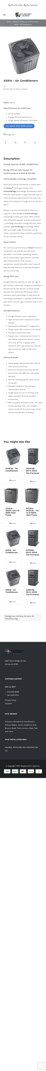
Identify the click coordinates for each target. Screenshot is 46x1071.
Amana (19, 616)
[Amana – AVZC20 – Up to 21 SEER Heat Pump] (33, 496)
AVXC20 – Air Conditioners (11, 469)
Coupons (8, 703)
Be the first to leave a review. (16, 89)
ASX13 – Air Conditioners (11, 551)
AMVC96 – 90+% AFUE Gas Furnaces (32, 470)
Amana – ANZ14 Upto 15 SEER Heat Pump (12, 511)
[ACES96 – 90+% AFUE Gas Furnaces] (33, 538)
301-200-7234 (32, 5)
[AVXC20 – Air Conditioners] (13, 456)
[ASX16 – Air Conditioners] (13, 577)
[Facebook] (6, 142)
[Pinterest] (25, 142)
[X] (15, 142)
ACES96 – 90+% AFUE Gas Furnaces (32, 552)
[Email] (35, 142)
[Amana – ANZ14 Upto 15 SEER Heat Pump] (13, 496)
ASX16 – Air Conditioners (11, 591)
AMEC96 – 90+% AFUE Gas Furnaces (32, 592)
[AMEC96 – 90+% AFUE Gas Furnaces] (33, 577)
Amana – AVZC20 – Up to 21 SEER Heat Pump (32, 511)
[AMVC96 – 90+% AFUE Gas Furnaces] (33, 456)
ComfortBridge (10, 191)
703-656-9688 (17, 5)
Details (13, 480)
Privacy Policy (10, 700)
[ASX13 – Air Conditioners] (13, 538)
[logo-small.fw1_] (23, 13)
